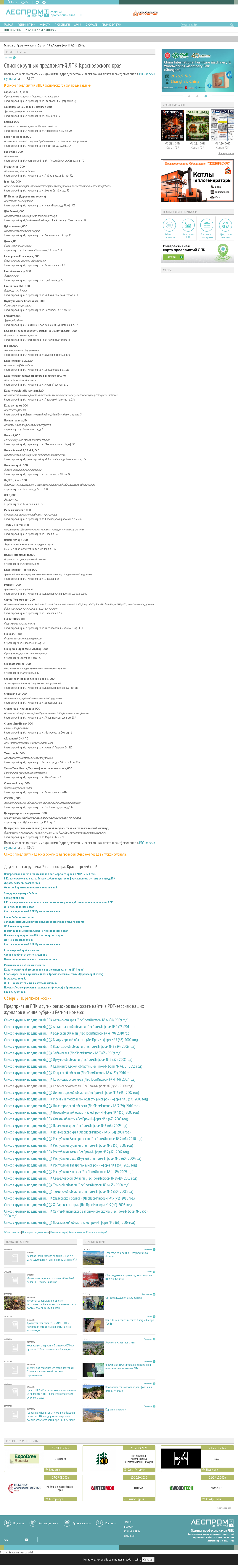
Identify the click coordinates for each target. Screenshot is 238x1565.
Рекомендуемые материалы (40, 30)
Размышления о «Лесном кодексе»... (25, 965)
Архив (77, 24)
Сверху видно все (14, 898)
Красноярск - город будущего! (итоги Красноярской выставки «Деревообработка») (53, 974)
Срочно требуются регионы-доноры (25, 954)
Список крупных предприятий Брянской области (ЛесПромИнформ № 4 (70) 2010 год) (67, 1033)
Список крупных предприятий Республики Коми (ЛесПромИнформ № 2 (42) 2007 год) (66, 1151)
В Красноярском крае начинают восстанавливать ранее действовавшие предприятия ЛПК (58, 902)
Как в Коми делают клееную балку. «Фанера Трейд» (129, 1321)
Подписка (18, 1523)
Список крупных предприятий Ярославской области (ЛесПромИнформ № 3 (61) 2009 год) (69, 1222)
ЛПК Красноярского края (19, 907)
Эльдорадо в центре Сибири (21, 893)
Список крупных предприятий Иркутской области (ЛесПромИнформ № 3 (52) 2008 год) (68, 1059)
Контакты (110, 1523)
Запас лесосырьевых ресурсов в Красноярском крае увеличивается (44, 922)
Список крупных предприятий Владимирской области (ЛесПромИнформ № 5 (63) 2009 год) (71, 1039)
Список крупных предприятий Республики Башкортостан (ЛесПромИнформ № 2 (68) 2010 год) (73, 1138)
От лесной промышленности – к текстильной (30, 887)
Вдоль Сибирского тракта (19, 917)
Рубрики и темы (26, 24)
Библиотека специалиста (169, 236)
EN (26, 2)
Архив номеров (25, 45)
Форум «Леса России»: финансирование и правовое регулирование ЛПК (128, 1366)
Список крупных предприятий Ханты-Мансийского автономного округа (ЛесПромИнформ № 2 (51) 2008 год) (76, 1213)
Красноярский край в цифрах (21, 950)
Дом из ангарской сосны (18, 939)
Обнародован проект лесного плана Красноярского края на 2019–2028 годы (50, 874)
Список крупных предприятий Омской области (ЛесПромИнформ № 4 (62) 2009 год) (66, 1118)
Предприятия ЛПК (188, 236)
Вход (14, 2)
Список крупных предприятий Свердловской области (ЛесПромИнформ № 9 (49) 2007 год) (70, 1178)
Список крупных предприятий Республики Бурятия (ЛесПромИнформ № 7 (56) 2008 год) (68, 1145)
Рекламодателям (111, 24)
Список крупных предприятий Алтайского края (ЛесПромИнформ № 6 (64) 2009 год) (66, 1019)
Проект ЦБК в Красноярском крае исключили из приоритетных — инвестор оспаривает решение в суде (51, 1393)
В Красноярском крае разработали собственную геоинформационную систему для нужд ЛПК (59, 878)
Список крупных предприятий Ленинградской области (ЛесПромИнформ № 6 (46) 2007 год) (71, 1092)
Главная (8, 24)
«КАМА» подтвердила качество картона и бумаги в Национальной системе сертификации (50, 1371)
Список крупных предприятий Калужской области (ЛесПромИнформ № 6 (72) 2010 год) (68, 1072)
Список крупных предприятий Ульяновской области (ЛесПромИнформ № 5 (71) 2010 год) (69, 1198)
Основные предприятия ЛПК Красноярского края (33, 935)
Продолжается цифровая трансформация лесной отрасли (128, 1388)
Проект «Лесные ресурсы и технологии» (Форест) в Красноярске (42, 987)
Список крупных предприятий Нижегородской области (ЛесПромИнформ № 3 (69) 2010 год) (71, 1105)
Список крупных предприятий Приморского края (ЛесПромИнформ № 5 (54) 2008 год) (67, 1132)
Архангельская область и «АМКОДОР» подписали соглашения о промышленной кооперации (49, 1326)
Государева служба (15, 978)
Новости (45, 24)
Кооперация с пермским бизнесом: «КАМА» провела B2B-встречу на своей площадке (50, 1347)
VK (37, 2)
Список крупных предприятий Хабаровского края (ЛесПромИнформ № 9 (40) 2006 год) (68, 1204)
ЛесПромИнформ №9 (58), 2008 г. (67, 45)
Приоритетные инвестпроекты (206, 236)
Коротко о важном (115, 1409)
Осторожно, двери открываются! (123, 1297)
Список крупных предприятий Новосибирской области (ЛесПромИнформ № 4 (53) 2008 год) (71, 1112)
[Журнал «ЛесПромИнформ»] (47, 13)
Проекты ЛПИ (62, 24)
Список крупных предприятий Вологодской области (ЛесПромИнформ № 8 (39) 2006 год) (69, 1046)
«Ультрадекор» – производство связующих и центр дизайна (129, 1277)
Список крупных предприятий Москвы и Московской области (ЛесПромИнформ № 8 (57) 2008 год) (76, 1099)
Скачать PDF (172, 147)
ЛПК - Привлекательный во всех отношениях (30, 983)
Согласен (148, 1559)
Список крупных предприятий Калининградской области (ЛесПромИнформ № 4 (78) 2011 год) (73, 1066)
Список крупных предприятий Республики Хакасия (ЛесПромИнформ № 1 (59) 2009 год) (68, 1171)
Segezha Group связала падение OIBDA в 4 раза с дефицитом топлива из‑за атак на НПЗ (52, 1257)
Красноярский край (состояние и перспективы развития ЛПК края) (44, 969)
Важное (129, 1522)
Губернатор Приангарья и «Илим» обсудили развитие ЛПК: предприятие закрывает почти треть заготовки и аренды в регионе (51, 1416)
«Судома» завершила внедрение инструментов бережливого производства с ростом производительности (51, 1304)
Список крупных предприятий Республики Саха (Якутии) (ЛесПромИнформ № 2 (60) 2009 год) (72, 1158)
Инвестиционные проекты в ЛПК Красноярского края (36, 930)
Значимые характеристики (120, 1342)
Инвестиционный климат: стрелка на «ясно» (30, 959)
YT (26, 1539)
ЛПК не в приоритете (17, 926)
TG (44, 2)
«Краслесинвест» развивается (22, 883)
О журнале (91, 24)
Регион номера (12, 30)
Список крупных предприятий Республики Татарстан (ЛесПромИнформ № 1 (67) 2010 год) (70, 1165)
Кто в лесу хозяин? (15, 992)
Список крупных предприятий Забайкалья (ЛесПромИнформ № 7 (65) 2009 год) (62, 1052)
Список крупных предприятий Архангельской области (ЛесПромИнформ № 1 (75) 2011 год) (70, 1026)
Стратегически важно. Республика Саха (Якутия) (127, 1254)
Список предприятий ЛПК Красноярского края (32, 911)
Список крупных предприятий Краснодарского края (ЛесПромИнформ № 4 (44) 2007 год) (69, 1079)
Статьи (41, 45)
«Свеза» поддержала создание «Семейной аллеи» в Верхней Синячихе (50, 1280)
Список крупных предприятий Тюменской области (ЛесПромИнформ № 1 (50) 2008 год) (68, 1191)
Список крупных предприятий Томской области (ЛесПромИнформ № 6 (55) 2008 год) (66, 1184)
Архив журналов (82, 1523)
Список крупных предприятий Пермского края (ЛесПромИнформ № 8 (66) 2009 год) (65, 1125)
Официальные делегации (225, 236)
